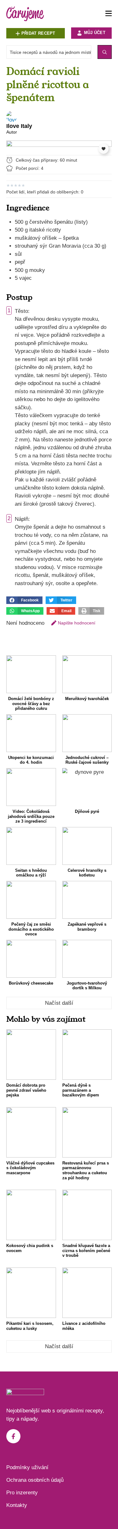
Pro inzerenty (22, 1493)
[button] (24, 600)
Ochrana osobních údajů (35, 1480)
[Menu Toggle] (108, 14)
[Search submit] (105, 52)
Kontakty (16, 1505)
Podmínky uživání (27, 1467)
